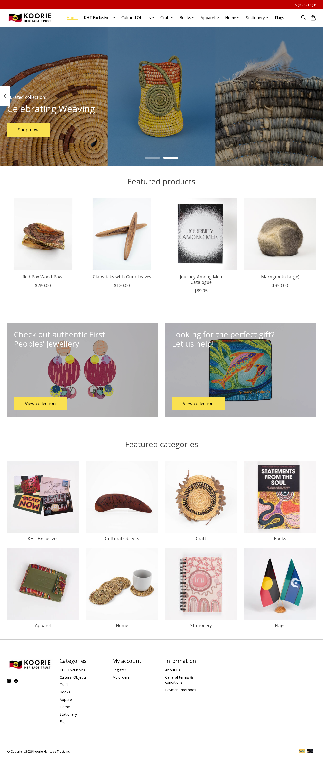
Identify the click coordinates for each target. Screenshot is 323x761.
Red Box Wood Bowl (42, 277)
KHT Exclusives (43, 538)
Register (119, 669)
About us (172, 669)
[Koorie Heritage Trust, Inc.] (29, 18)
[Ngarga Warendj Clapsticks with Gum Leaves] (122, 234)
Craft (201, 538)
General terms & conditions (179, 680)
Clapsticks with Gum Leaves (122, 277)
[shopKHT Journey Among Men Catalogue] (201, 234)
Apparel (43, 625)
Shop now (28, 129)
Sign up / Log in (306, 5)
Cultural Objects (122, 538)
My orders (121, 677)
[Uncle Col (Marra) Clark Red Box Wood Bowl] (43, 234)
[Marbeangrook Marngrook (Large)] (280, 234)
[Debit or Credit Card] (310, 751)
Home (72, 17)
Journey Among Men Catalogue (201, 279)
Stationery (201, 625)
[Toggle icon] (303, 17)
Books (280, 538)
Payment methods (180, 689)
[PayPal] (302, 751)
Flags (279, 17)
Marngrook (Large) (280, 277)
